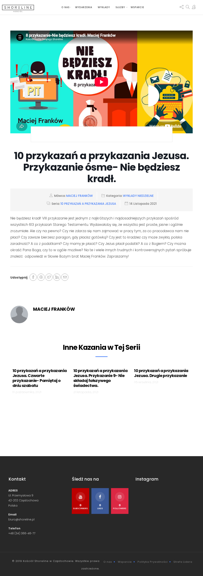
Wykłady (104, 7)
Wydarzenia (83, 7)
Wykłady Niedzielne (138, 196)
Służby (120, 7)
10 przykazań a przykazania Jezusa (88, 204)
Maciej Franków (79, 196)
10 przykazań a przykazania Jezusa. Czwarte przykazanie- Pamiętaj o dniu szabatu (39, 378)
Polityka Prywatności (153, 562)
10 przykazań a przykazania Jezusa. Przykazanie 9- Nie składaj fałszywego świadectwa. (100, 378)
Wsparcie (137, 7)
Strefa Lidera (182, 562)
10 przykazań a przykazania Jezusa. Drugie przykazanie (161, 373)
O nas (65, 7)
